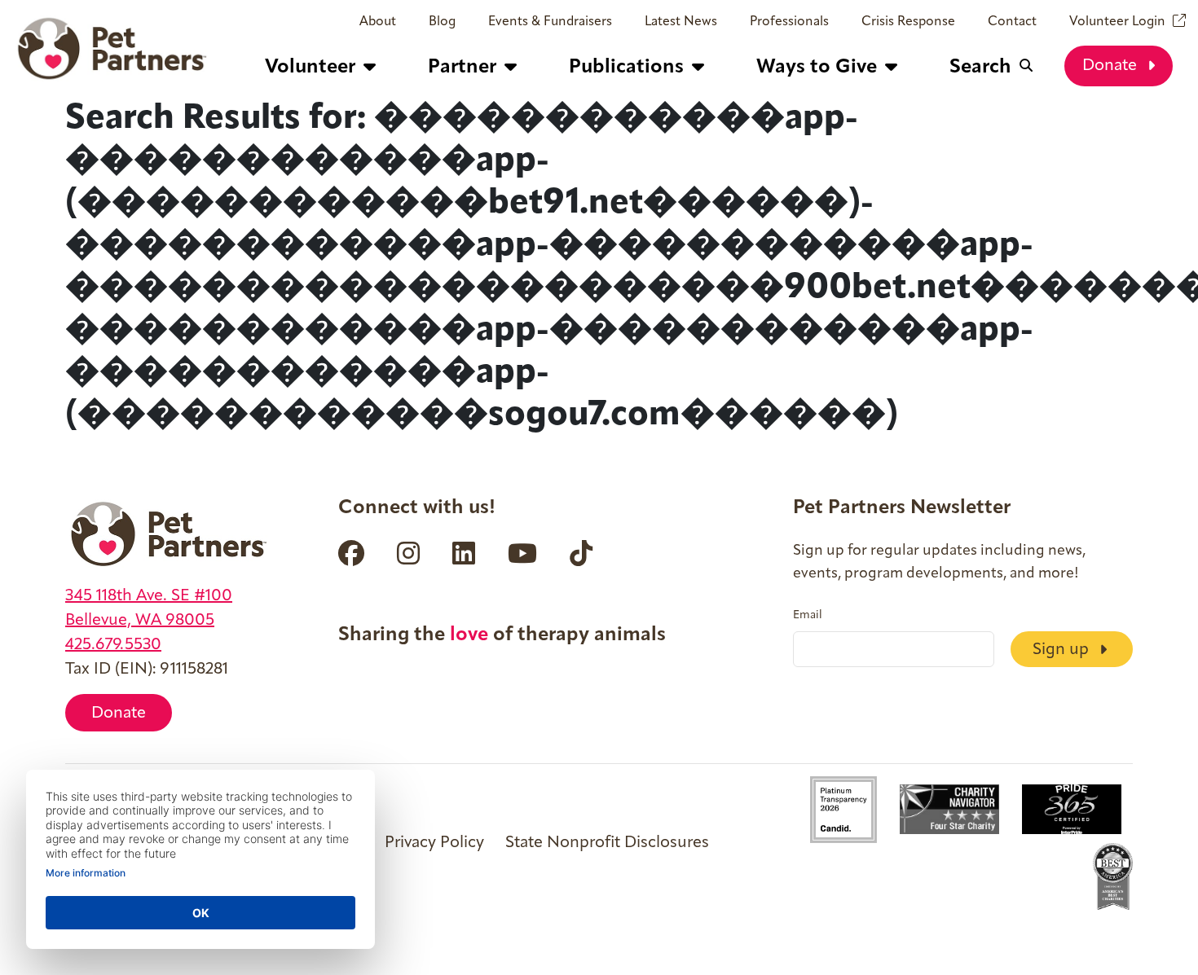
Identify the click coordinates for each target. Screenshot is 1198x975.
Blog (442, 22)
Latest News (681, 22)
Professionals (789, 22)
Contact (1012, 22)
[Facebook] (351, 553)
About (377, 22)
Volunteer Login (1117, 22)
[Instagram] (408, 553)
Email (807, 615)
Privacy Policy (434, 843)
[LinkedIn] (463, 553)
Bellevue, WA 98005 (139, 621)
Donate (1111, 66)
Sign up (1063, 650)
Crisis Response (908, 22)
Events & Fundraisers (550, 22)
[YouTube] (522, 553)
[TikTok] (581, 553)
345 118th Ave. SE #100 (148, 596)
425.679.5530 (113, 645)
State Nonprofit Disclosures (607, 843)
